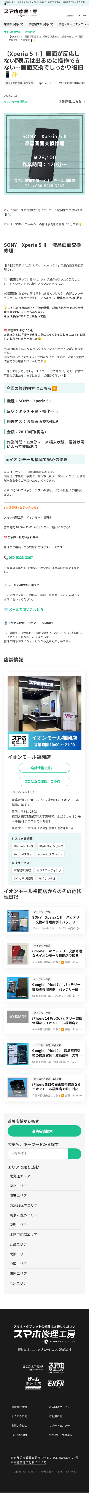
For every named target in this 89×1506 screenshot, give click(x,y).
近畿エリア (18, 1244)
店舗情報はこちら (70, 101)
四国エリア (18, 1273)
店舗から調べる (14, 24)
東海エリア (18, 1224)
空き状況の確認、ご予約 (42, 781)
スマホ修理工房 (12, 32)
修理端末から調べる (41, 24)
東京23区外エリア (24, 1214)
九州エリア (18, 1283)
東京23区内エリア (24, 1205)
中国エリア (18, 1263)
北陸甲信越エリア (23, 1234)
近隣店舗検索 (42, 1131)
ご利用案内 (55, 1416)
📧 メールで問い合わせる (23, 609)
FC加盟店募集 (19, 1434)
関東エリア (18, 1195)
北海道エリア (20, 1176)
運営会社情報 (19, 1407)
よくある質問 (19, 1416)
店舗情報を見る (42, 767)
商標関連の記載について (30, 1462)
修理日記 (30, 32)
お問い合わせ (19, 1425)
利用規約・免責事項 (60, 1434)
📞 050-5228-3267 (18, 557)
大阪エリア (18, 1253)
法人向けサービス (59, 1407)
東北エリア (18, 1185)
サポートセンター (59, 1425)
